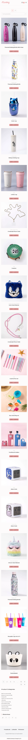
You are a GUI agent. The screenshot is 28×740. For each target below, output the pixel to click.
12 (21, 684)
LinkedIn (14, 729)
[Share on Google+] (9, 717)
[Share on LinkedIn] (15, 717)
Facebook (7, 729)
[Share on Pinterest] (12, 717)
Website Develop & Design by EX (14, 738)
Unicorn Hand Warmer (14, 562)
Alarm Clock (14, 489)
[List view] (15, 10)
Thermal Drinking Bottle (14, 84)
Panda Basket (14, 673)
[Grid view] (12, 10)
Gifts (14, 45)
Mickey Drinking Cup (14, 157)
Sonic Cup (14, 121)
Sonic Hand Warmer (14, 305)
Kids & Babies (16, 303)
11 (24, 682)
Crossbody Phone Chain (14, 231)
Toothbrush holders (14, 452)
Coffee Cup (14, 194)
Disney (13, 82)
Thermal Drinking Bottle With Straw (14, 47)
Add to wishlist (14, 51)
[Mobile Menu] (26, 2)
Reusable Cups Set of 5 (14, 636)
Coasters (14, 268)
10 (21, 682)
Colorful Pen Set (14, 378)
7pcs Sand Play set (14, 415)
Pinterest (21, 729)
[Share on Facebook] (6, 717)
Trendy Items (15, 229)
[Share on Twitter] (2, 717)
